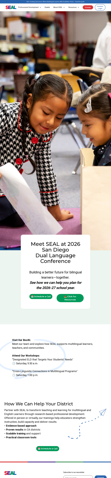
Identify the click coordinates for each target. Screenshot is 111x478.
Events (47, 7)
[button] (29, 7)
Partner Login (100, 7)
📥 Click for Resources (70, 298)
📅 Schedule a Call (41, 296)
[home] (11, 7)
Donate (88, 7)
